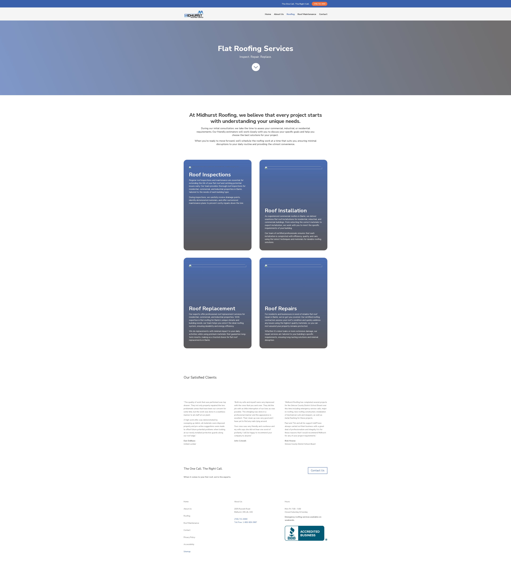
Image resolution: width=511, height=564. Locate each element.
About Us (279, 14)
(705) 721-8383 (319, 4)
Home (268, 14)
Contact (323, 14)
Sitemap (187, 551)
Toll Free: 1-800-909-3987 (245, 522)
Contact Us (317, 470)
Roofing (291, 14)
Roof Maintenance (307, 14)
